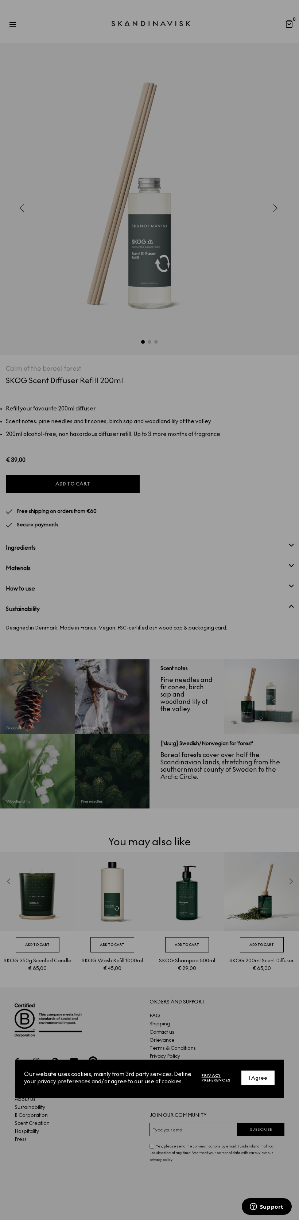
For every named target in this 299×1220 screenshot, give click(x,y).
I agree (258, 1078)
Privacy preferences (216, 1078)
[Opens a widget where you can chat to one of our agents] (266, 1207)
